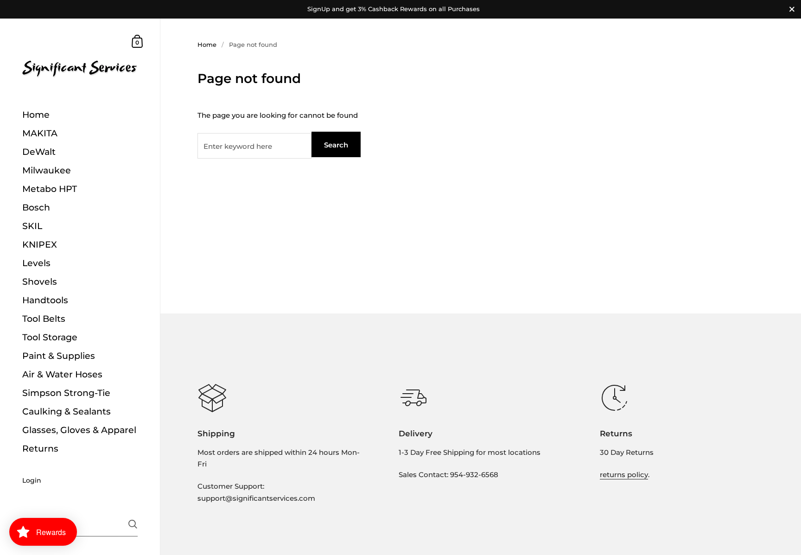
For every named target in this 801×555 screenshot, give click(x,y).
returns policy (624, 474)
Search (336, 144)
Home (206, 44)
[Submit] (133, 524)
